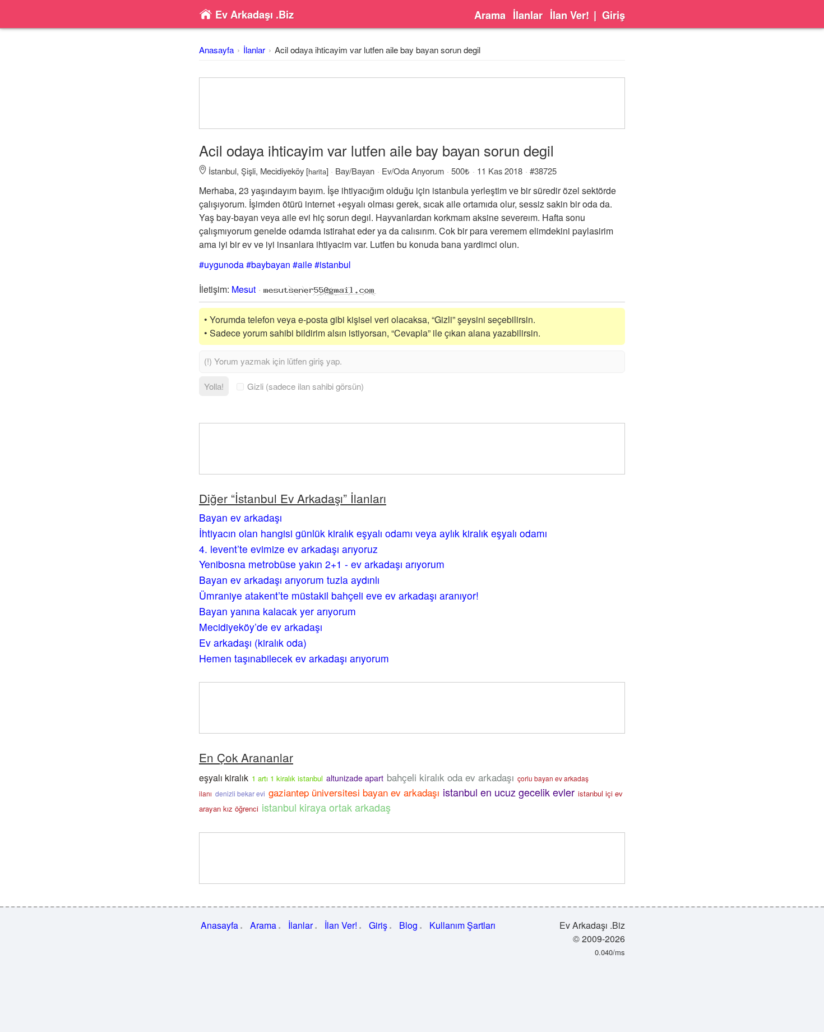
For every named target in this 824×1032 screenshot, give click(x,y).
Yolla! (214, 386)
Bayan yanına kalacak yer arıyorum (277, 611)
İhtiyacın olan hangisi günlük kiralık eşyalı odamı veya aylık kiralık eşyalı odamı (373, 533)
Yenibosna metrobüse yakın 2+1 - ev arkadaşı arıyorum (322, 564)
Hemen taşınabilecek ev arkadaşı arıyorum (294, 658)
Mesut (244, 289)
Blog (408, 925)
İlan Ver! (569, 15)
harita (317, 171)
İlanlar (528, 15)
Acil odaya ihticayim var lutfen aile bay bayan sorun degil (377, 50)
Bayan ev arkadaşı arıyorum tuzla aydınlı (289, 580)
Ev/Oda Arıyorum (413, 171)
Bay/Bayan (354, 171)
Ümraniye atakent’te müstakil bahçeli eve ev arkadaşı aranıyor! (339, 595)
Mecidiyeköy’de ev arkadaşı (260, 627)
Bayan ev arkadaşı (240, 517)
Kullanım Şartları (462, 925)
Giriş (613, 15)
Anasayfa (216, 50)
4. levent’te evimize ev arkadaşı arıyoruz (288, 549)
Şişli (248, 171)
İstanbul (223, 171)
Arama (490, 15)
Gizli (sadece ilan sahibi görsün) (305, 386)
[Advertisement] (412, 103)
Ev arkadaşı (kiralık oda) (253, 642)
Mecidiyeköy (282, 171)
